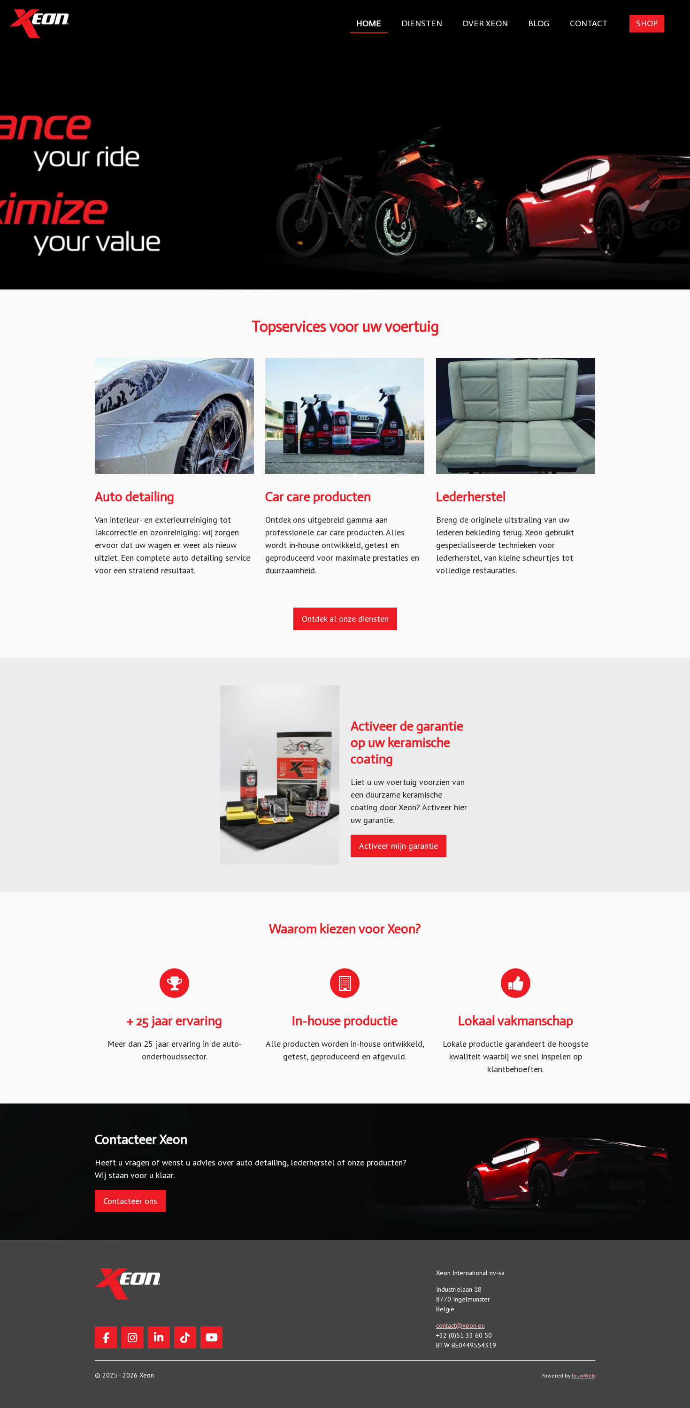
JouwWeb (583, 1375)
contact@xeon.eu (460, 1325)
